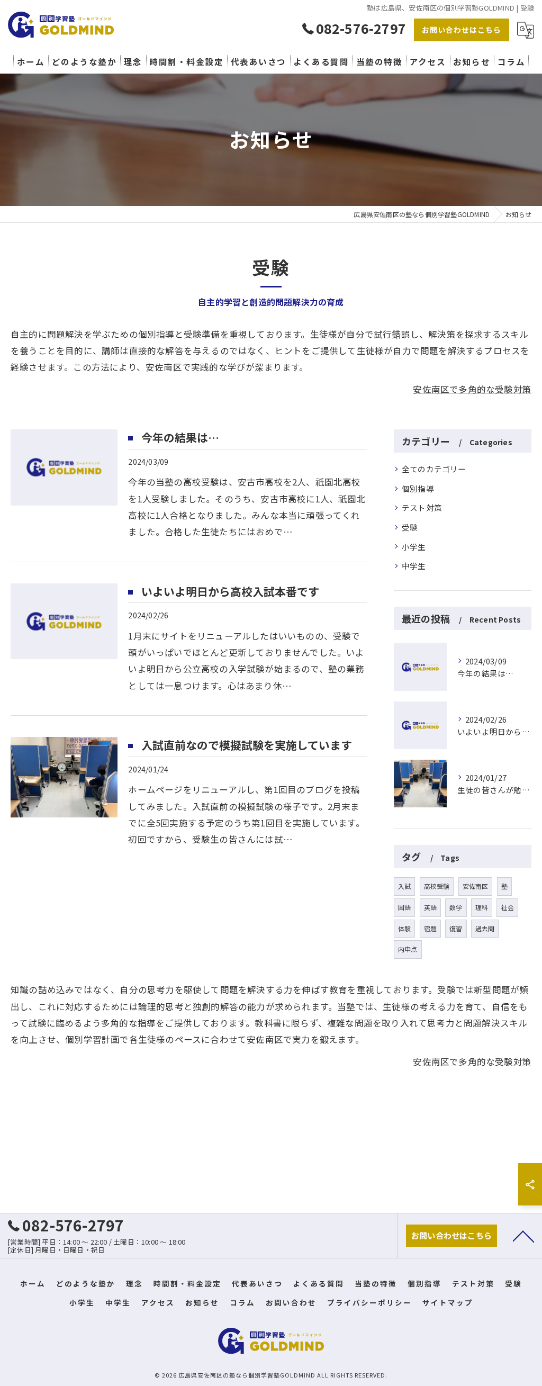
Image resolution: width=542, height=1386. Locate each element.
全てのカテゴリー (434, 468)
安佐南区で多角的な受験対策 (472, 389)
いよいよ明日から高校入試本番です (230, 591)
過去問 (485, 928)
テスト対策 (422, 507)
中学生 (414, 565)
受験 (410, 527)
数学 (455, 907)
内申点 (408, 948)
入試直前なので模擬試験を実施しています (246, 745)
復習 (455, 928)
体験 (404, 928)
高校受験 (437, 885)
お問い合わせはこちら (461, 29)
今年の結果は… (180, 437)
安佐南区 (476, 885)
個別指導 (418, 488)
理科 (481, 907)
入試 (404, 885)
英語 (430, 907)
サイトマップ (447, 1302)
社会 (507, 907)
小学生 (414, 546)
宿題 (430, 928)
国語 (404, 907)
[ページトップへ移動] (523, 1235)
